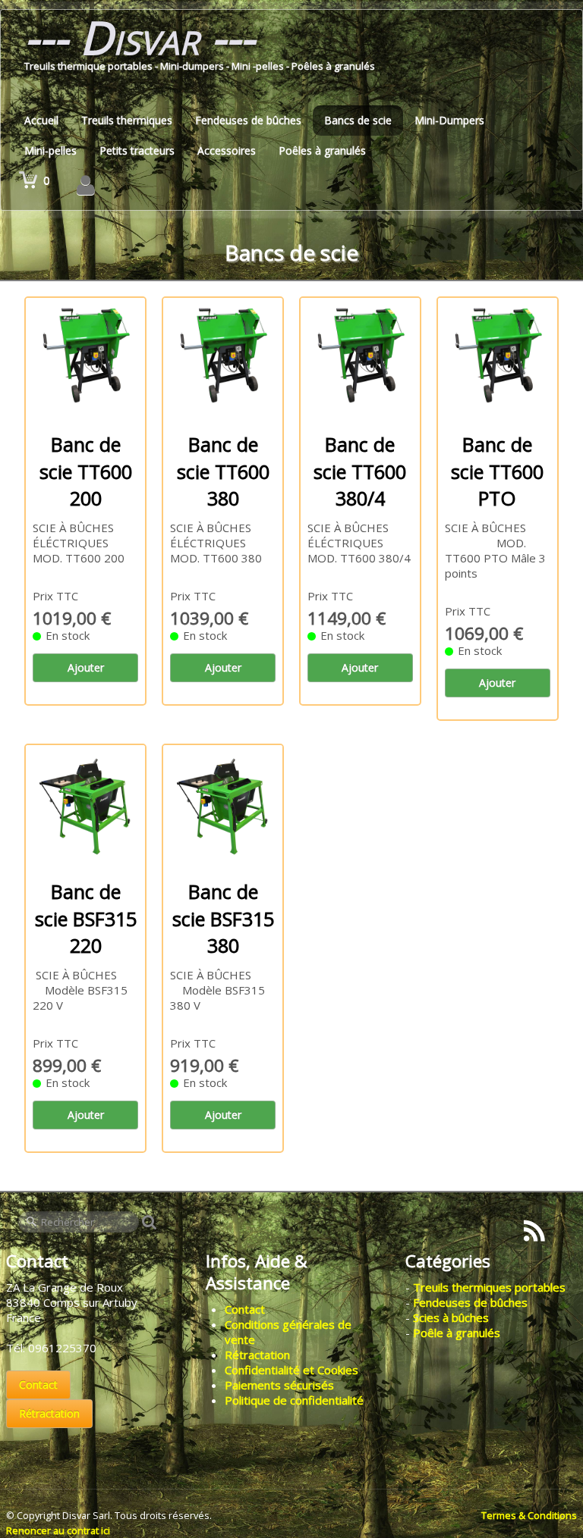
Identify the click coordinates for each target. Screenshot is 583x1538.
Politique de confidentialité (294, 1400)
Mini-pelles (50, 150)
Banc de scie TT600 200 (85, 471)
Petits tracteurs (137, 150)
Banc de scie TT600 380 (223, 471)
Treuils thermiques (126, 120)
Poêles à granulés (322, 150)
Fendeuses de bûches (248, 120)
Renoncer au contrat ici (58, 1530)
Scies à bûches (451, 1317)
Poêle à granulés (456, 1332)
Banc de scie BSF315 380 (223, 918)
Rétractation (49, 1413)
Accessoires (226, 150)
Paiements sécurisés (279, 1384)
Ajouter (86, 667)
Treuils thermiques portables (489, 1287)
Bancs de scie (358, 120)
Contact (38, 1384)
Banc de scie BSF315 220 (86, 918)
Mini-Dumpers (449, 120)
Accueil (41, 120)
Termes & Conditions (529, 1515)
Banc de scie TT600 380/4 (360, 471)
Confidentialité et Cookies (291, 1369)
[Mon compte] (85, 185)
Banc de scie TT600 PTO (497, 471)
